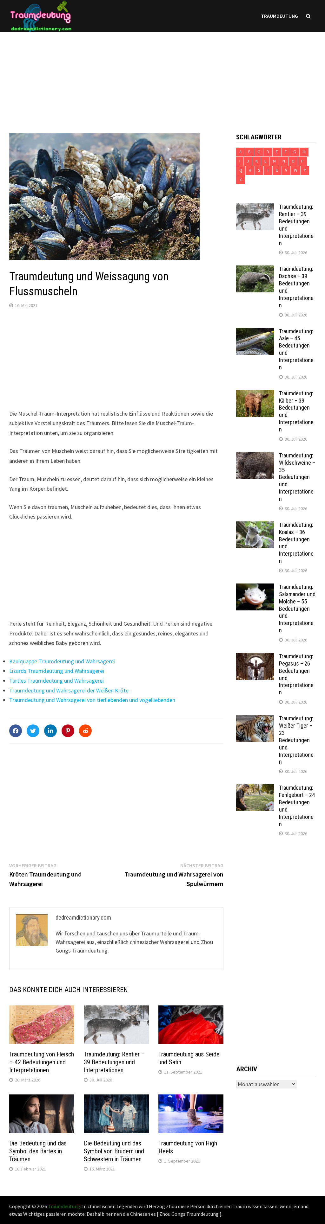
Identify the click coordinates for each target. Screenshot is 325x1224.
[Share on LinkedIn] (50, 730)
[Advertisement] (162, 76)
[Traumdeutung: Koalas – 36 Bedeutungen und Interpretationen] (255, 525)
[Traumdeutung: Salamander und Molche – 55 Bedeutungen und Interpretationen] (255, 587)
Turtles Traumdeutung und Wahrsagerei (56, 680)
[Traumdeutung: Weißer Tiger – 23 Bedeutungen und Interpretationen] (255, 719)
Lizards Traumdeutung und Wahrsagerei (56, 670)
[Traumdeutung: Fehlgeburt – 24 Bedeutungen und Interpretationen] (255, 788)
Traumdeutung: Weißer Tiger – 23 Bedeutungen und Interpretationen (296, 740)
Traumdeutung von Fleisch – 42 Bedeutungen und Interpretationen (41, 1062)
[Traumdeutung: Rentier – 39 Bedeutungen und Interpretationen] (255, 207)
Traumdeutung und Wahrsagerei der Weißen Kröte (69, 690)
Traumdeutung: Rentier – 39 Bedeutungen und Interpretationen (114, 1062)
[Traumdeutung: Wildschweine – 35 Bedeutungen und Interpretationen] (255, 456)
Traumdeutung (279, 16)
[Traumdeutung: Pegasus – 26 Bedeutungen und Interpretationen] (255, 657)
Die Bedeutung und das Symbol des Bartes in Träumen (38, 1151)
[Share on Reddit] (85, 730)
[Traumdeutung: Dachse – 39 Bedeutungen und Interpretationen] (255, 269)
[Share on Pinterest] (68, 730)
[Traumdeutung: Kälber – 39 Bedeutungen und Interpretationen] (255, 394)
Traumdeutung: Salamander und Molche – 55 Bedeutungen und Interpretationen (297, 608)
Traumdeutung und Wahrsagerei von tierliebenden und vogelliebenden (92, 700)
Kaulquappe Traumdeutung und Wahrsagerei (62, 661)
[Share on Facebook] (15, 730)
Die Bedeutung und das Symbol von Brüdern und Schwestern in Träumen (114, 1151)
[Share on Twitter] (33, 730)
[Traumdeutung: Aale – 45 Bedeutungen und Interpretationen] (255, 332)
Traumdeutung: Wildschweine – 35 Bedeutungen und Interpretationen (297, 477)
